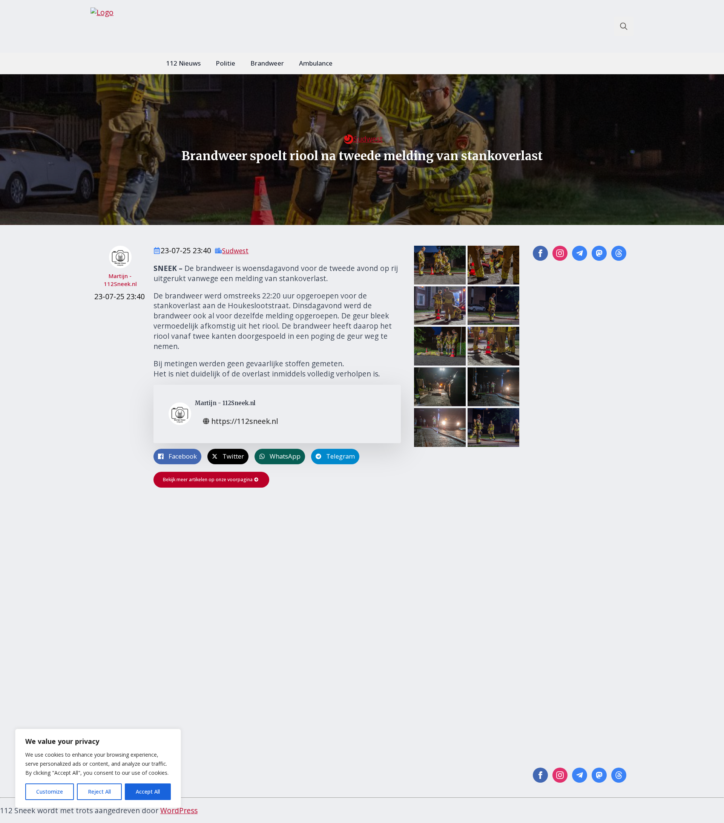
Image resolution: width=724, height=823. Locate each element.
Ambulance (316, 63)
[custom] (579, 253)
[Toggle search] (624, 26)
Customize (49, 791)
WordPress (179, 810)
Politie (225, 63)
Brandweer (267, 63)
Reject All (99, 791)
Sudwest (368, 139)
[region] (98, 768)
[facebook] (540, 253)
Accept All (148, 791)
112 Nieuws (183, 63)
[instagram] (560, 253)
